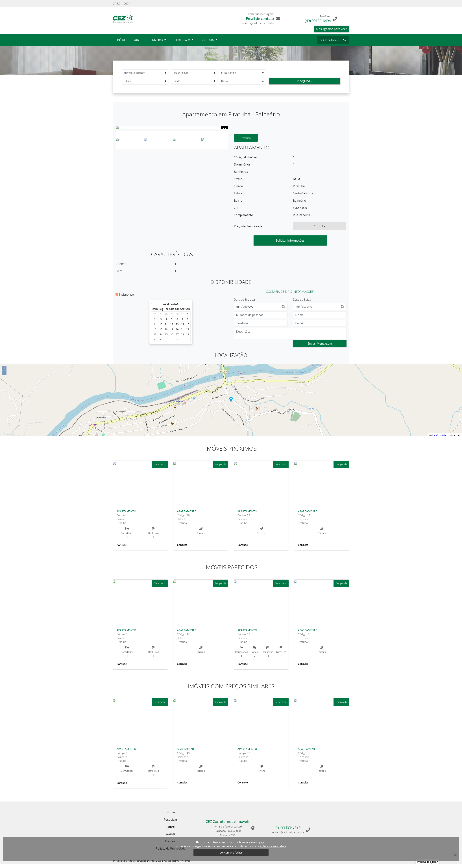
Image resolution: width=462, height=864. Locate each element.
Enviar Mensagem (320, 343)
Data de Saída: (302, 300)
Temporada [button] (183, 40)
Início (121, 40)
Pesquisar (304, 81)
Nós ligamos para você (331, 29)
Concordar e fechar (231, 852)
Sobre (138, 40)
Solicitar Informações (290, 240)
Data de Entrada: (244, 300)
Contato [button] (208, 40)
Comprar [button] (157, 40)
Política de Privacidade (273, 846)
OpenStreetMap (439, 435)
